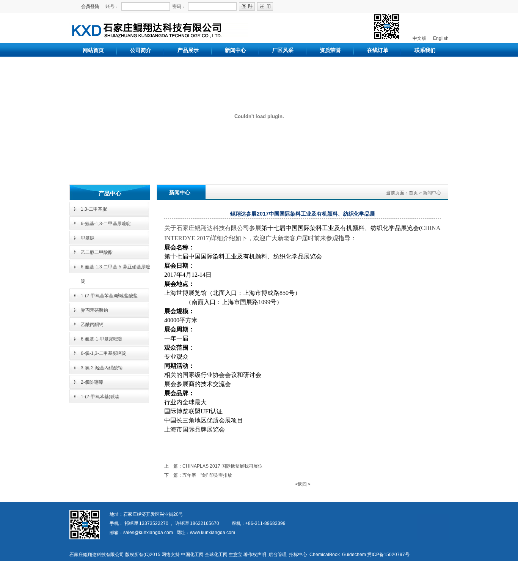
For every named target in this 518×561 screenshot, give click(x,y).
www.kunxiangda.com (212, 532)
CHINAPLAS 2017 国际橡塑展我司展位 (222, 466)
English (440, 38)
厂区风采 (283, 50)
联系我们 (425, 50)
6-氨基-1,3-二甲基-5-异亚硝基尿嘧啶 (115, 274)
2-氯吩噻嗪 (92, 382)
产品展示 (188, 50)
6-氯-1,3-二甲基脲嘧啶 (103, 353)
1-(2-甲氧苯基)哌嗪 (100, 396)
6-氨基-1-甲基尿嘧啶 (101, 339)
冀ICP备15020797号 (388, 554)
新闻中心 (235, 50)
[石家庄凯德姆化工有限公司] (162, 35)
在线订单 (377, 50)
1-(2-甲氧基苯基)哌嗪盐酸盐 (109, 295)
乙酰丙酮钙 (92, 324)
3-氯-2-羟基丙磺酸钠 (101, 367)
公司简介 (140, 50)
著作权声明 (254, 554)
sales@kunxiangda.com (148, 532)
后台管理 (277, 554)
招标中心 (298, 554)
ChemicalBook (324, 554)
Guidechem (354, 554)
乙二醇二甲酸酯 (97, 252)
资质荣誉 (330, 50)
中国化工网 (192, 554)
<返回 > (303, 484)
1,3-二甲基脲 (94, 209)
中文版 (418, 38)
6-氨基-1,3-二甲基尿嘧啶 (106, 223)
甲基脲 (87, 238)
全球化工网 (216, 554)
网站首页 (93, 50)
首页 (413, 192)
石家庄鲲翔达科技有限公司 (96, 554)
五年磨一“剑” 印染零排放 (207, 475)
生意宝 (235, 554)
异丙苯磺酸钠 (94, 310)
